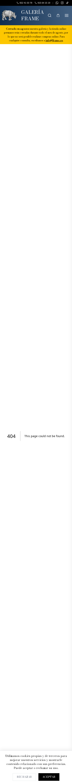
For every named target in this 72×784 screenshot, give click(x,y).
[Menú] (66, 15)
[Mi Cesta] (58, 15)
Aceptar (48, 777)
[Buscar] (50, 15)
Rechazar (24, 777)
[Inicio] (9, 15)
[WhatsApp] (57, 2)
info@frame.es (54, 40)
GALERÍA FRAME (32, 15)
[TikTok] (67, 2)
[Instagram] (62, 2)
